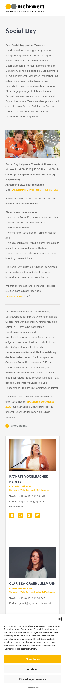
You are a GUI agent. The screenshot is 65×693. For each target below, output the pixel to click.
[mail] (37, 515)
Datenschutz (33, 687)
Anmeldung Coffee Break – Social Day (35, 190)
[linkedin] (11, 515)
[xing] (29, 515)
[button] (59, 619)
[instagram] (20, 515)
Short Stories (19, 426)
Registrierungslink (15, 296)
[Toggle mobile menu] (58, 8)
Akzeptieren (32, 659)
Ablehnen (32, 669)
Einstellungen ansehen (32, 679)
